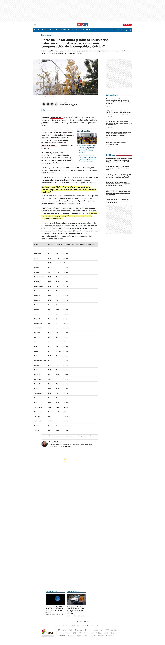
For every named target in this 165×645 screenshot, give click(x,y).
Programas (63, 29)
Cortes (93, 436)
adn (107, 630)
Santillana (78, 630)
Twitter (48, 104)
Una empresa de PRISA (47, 631)
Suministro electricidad (56, 436)
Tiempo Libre (53, 29)
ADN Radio (82, 24)
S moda (93, 635)
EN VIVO (128, 24)
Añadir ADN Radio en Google (54, 110)
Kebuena (112, 633)
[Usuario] (130, 30)
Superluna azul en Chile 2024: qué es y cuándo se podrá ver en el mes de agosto (54, 609)
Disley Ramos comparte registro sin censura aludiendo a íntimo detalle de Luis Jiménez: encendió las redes (118, 112)
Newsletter (126, 30)
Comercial (53, 626)
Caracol (114, 630)
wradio (79, 633)
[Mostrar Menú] (35, 24)
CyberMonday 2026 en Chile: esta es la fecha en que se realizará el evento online (118, 168)
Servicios (46, 35)
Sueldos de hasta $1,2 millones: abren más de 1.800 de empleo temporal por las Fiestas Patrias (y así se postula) (118, 176)
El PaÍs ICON (85, 635)
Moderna (70, 635)
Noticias (37, 29)
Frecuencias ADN (63, 626)
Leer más (67, 446)
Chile (45, 436)
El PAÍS (62, 630)
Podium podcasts (78, 635)
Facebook (44, 104)
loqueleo (100, 635)
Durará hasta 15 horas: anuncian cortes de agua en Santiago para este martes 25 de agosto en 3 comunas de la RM (119, 160)
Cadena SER (96, 630)
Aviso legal (72, 626)
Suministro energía (70, 436)
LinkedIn (52, 104)
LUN (60, 196)
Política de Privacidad (82, 626)
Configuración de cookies (108, 626)
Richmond (61, 635)
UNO (74, 633)
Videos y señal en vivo (83, 29)
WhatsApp (56, 104)
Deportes (45, 29)
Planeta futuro (105, 633)
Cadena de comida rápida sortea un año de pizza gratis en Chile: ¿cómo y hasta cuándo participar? (118, 183)
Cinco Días (86, 633)
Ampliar (95, 62)
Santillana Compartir (87, 630)
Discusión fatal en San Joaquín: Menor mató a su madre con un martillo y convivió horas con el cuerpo (118, 133)
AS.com (101, 630)
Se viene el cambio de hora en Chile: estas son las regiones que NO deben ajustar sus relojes (118, 201)
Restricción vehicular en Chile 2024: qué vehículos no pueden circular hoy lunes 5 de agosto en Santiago (76, 610)
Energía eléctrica (83, 436)
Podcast (71, 29)
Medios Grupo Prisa (47, 636)
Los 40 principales (70, 630)
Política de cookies (94, 626)
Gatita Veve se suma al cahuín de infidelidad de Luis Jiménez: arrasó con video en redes (119, 123)
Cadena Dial (92, 633)
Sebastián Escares (66, 103)
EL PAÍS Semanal (98, 633)
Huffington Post (64, 633)
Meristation (109, 635)
